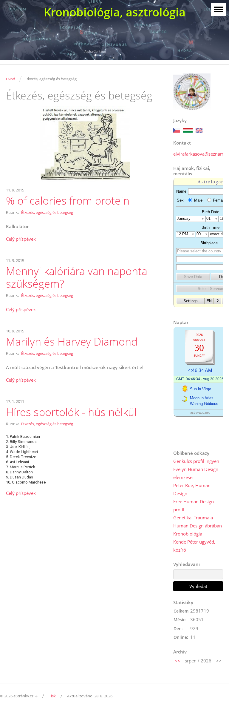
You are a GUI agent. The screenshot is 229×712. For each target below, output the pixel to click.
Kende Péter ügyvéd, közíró (194, 546)
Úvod (10, 79)
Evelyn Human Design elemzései (195, 473)
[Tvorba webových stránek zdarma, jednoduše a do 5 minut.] (36, 696)
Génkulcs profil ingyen (196, 461)
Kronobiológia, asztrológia (114, 12)
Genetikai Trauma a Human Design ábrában (197, 522)
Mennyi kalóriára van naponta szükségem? (76, 277)
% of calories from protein (67, 200)
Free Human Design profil (193, 505)
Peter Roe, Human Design (192, 489)
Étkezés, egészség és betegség (47, 212)
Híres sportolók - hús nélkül (71, 412)
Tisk (52, 696)
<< (177, 661)
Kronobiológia (187, 534)
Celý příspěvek (21, 239)
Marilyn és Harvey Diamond (71, 341)
